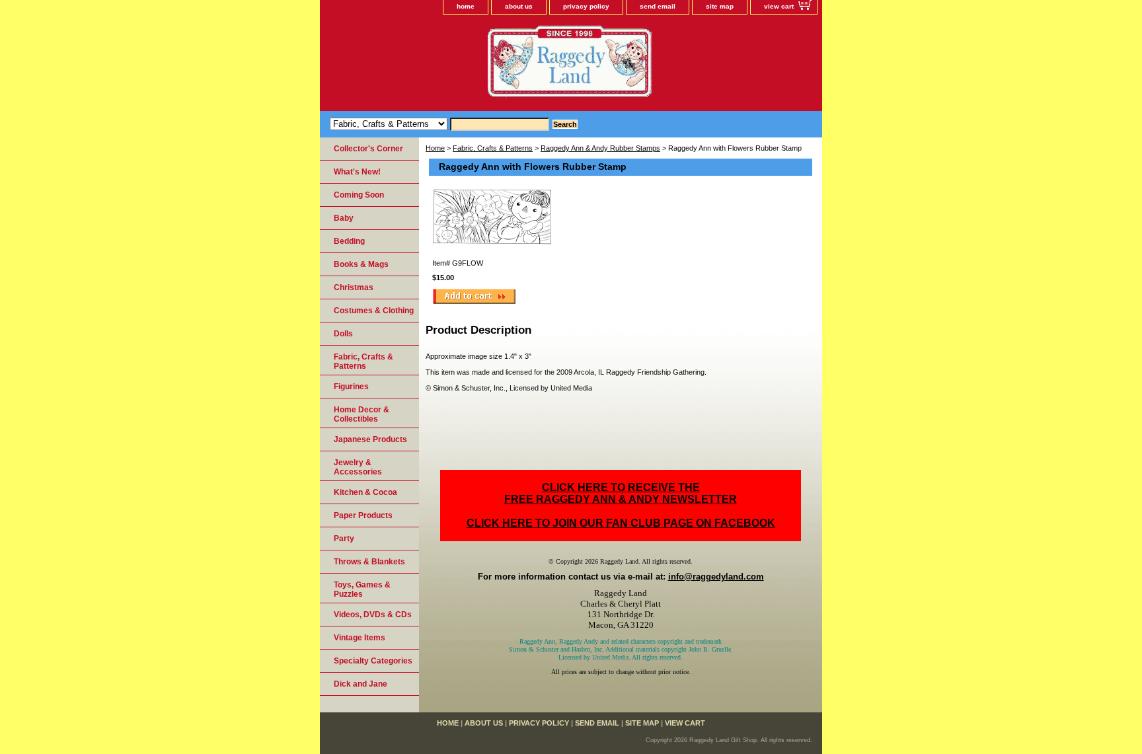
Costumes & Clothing (374, 310)
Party (344, 538)
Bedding (349, 241)
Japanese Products (370, 439)
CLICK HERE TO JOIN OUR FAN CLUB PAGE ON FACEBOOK (621, 523)
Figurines (351, 386)
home (466, 6)
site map (720, 6)
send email (657, 6)
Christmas (353, 287)
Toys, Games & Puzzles (362, 589)
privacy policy (586, 6)
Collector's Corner (368, 148)
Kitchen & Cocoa (365, 492)
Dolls (343, 333)
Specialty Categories (373, 660)
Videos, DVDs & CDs (373, 614)
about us (519, 6)
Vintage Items (359, 637)
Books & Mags (361, 264)
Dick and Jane (360, 684)
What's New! (357, 171)
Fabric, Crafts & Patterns (493, 148)
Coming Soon (359, 195)
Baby (344, 218)
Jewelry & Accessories (358, 467)
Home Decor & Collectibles (361, 414)
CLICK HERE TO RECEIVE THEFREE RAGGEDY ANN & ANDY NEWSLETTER (620, 493)
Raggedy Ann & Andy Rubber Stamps (600, 148)
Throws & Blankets (369, 561)
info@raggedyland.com (716, 577)
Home (435, 148)
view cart (779, 6)
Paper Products (363, 515)
